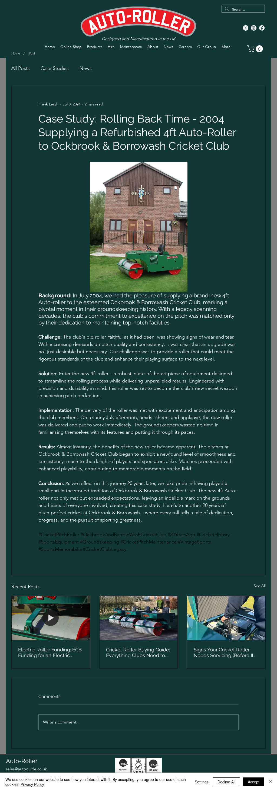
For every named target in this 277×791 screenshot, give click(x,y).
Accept (253, 781)
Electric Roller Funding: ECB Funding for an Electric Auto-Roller (50, 652)
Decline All (226, 781)
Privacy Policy (32, 784)
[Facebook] (262, 28)
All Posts (20, 68)
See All (260, 585)
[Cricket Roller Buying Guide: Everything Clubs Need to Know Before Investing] (139, 618)
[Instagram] (253, 28)
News (86, 68)
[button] (256, 48)
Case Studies (55, 68)
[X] (245, 28)
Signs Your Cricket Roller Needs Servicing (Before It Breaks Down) (223, 652)
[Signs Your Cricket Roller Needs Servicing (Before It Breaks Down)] (226, 618)
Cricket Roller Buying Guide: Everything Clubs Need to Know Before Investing (138, 652)
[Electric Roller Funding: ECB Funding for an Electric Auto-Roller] (51, 618)
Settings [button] (202, 781)
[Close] (270, 782)
